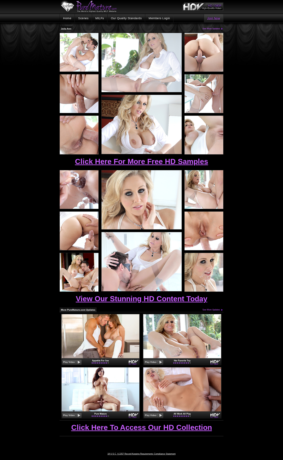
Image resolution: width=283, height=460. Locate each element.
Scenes (83, 18)
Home (67, 18)
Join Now (213, 18)
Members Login (159, 18)
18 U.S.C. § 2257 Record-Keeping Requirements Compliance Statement (141, 454)
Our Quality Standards (126, 18)
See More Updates (211, 28)
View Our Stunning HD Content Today (141, 298)
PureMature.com (90, 6)
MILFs (99, 18)
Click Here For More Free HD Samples (141, 161)
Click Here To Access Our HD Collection (141, 428)
